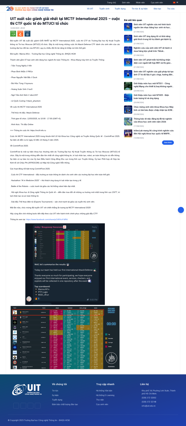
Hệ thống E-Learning (105, 395)
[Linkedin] (37, 405)
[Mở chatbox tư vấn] (181, 210)
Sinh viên (126, 2)
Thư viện (100, 400)
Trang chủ (111, 2)
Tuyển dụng (57, 400)
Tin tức (55, 390)
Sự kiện (55, 395)
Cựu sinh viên (157, 2)
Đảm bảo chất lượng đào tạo (65, 404)
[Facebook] (16, 405)
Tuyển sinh (104, 8)
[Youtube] (23, 405)
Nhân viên (140, 2)
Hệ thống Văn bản (104, 390)
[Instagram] (30, 405)
